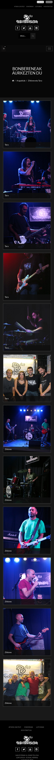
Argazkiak (21, 80)
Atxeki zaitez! (19, 6)
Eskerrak (30, 6)
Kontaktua (48, 6)
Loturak (38, 6)
